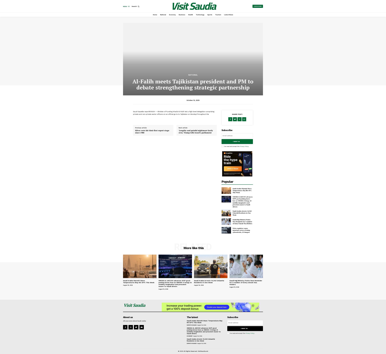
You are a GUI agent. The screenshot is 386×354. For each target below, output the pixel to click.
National (193, 75)
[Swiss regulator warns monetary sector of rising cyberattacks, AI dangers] (226, 230)
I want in (236, 141)
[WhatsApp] (244, 119)
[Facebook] (230, 119)
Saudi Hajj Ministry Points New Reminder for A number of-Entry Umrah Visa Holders (242, 221)
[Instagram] (130, 327)
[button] (136, 6)
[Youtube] (141, 327)
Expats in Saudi (192, 325)
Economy (190, 336)
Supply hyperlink (139, 119)
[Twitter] (235, 119)
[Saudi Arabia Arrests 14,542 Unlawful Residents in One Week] (226, 213)
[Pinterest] (240, 119)
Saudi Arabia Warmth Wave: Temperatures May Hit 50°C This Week (242, 190)
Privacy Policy (244, 146)
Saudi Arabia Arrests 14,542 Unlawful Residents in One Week (242, 213)
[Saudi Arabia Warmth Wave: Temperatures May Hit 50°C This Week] (226, 190)
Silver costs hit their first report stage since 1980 (152, 131)
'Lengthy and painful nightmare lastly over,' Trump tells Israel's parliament (196, 131)
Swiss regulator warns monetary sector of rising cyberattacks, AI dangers (241, 230)
